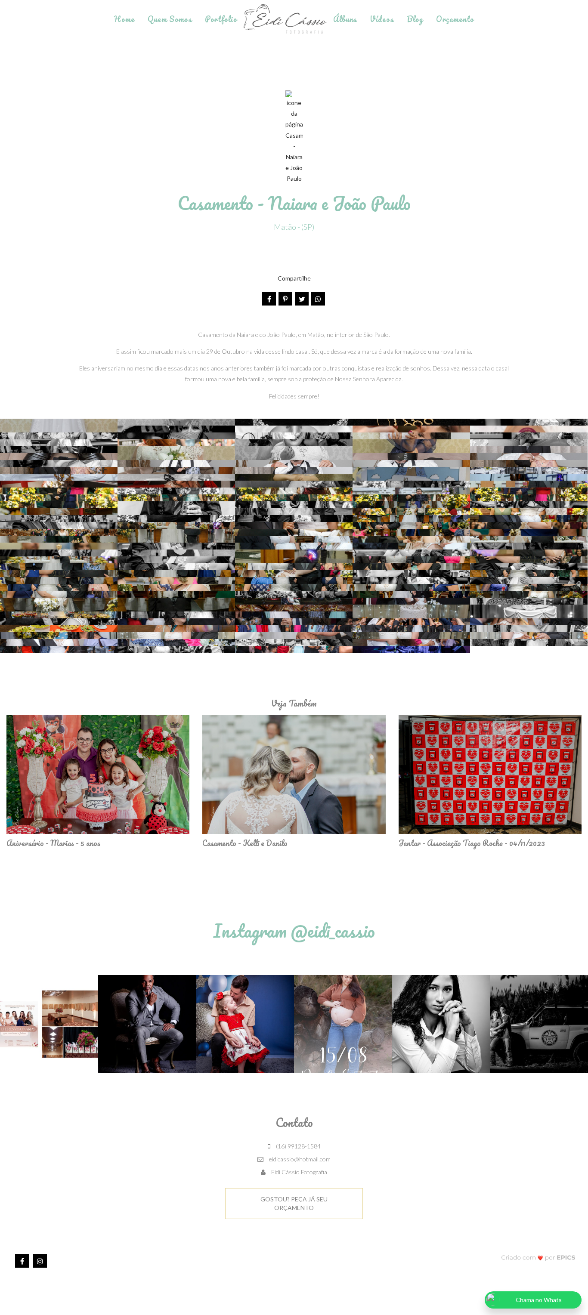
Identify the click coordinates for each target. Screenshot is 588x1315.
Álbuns (345, 19)
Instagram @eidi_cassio (294, 930)
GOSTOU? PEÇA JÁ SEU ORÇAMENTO (294, 1203)
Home (124, 19)
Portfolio (221, 19)
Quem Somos (170, 19)
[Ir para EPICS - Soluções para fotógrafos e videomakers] (538, 1257)
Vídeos (382, 19)
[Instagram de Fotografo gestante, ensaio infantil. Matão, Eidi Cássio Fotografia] (40, 1261)
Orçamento (455, 19)
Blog (415, 19)
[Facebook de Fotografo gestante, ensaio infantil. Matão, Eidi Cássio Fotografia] (22, 1261)
